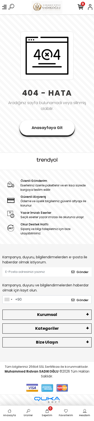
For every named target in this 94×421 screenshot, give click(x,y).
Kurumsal (47, 314)
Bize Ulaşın (47, 342)
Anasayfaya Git (47, 127)
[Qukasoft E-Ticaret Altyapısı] (47, 400)
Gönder (82, 272)
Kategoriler (47, 328)
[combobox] (8, 300)
